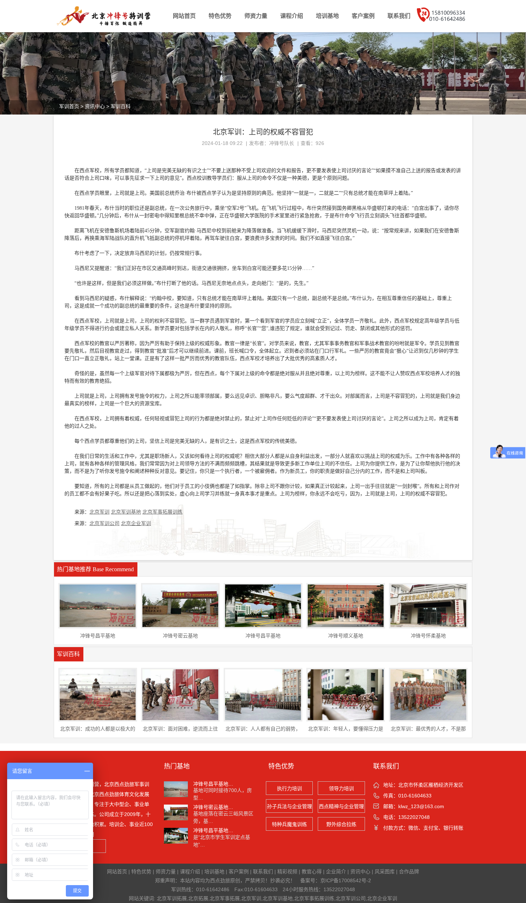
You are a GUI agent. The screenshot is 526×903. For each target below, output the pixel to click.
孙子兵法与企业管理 (289, 806)
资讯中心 (95, 106)
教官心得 (312, 871)
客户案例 (363, 16)
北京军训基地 (126, 512)
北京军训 (99, 512)
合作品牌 (409, 871)
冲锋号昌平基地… (213, 784)
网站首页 (184, 16)
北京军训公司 (104, 523)
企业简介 (336, 871)
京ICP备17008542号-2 (345, 880)
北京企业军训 (136, 523)
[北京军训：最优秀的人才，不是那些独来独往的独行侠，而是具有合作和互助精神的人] (428, 694)
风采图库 (385, 871)
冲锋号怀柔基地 (428, 636)
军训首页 (69, 106)
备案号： (310, 880)
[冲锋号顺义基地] (345, 605)
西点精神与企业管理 (341, 806)
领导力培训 (341, 788)
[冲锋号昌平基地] (97, 605)
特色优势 (220, 16)
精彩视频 (287, 871)
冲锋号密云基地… (213, 807)
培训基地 (327, 16)
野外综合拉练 (341, 824)
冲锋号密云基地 (180, 636)
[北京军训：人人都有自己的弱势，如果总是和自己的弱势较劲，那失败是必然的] (263, 694)
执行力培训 (289, 788)
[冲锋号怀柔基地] (428, 605)
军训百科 (121, 106)
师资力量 (255, 16)
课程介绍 (291, 16)
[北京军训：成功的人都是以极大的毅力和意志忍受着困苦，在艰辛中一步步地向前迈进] (97, 694)
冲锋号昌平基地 (97, 636)
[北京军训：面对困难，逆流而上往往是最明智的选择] (180, 694)
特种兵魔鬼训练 (289, 824)
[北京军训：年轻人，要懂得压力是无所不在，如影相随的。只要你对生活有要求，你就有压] (345, 694)
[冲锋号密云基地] (180, 605)
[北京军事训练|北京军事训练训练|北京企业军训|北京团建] (110, 16)
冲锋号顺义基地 (345, 636)
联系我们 (399, 16)
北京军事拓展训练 (162, 512)
